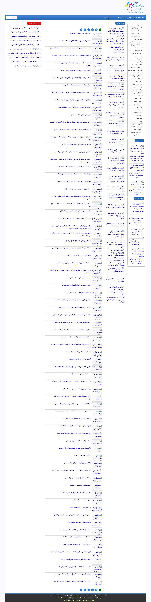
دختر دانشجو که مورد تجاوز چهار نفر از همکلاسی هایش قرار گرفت (115, 299)
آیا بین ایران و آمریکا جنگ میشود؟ (80, 359)
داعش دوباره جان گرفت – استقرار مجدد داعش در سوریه (73, 411)
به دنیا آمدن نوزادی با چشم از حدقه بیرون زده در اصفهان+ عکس (115, 244)
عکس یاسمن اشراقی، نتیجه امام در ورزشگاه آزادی (75, 211)
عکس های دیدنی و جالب (135, 31)
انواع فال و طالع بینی (137, 93)
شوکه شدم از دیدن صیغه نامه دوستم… (79, 277)
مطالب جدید (86, 595)
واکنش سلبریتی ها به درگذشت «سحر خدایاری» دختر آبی (73, 300)
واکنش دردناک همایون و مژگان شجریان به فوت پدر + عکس (72, 100)
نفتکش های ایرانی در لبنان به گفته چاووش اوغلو (75, 337)
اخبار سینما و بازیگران (136, 84)
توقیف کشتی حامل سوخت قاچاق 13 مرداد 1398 (75, 426)
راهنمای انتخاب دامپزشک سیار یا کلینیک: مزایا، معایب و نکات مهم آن (24, 57)
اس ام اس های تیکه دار (136, 76)
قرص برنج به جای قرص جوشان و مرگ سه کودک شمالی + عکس (70, 122)
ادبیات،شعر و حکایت (137, 90)
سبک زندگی (139, 118)
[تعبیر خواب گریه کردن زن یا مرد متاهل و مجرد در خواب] (137, 184)
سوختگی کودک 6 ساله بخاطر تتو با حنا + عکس (76, 537)
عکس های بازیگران (137, 28)
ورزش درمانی (139, 110)
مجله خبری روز (138, 39)
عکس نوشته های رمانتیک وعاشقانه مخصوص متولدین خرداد (25, 36)
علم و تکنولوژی (138, 56)
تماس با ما (51, 595)
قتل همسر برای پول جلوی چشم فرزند (79, 522)
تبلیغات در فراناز (96, 595)
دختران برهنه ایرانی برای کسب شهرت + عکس (76, 144)
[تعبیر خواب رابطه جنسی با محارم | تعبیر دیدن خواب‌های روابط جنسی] (137, 149)
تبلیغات (119, 17)
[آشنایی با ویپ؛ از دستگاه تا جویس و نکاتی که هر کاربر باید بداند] (137, 233)
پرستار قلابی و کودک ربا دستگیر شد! (79, 374)
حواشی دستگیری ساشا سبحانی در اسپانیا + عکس (75, 40)
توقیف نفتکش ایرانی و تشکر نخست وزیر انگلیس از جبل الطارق (70, 552)
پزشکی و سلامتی (138, 101)
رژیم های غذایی (138, 115)
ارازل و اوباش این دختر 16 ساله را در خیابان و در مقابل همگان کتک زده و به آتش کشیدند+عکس (71, 227)
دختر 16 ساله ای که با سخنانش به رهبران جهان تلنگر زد (73, 263)
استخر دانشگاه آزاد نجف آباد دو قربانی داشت (77, 544)
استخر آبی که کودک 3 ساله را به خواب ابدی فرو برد (75, 307)
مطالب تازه (127, 17)
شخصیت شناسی (138, 98)
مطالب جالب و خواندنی (136, 42)
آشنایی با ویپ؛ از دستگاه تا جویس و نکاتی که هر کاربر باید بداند (136, 242)
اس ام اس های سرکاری (136, 79)
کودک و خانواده (138, 130)
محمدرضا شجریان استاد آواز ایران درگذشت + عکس (74, 107)
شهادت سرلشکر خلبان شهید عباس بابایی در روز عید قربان (73, 403)
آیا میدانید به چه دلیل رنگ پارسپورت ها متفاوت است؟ (73, 166)
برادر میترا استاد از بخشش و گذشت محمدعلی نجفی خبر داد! (71, 381)
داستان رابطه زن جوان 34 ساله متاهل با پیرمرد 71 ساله (115, 206)
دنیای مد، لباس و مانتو (136, 36)
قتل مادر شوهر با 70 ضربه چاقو (81, 114)
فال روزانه (140, 96)
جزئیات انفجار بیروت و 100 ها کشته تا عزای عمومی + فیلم (72, 129)
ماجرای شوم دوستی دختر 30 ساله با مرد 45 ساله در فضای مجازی (115, 189)
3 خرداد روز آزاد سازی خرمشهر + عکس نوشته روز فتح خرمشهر (23, 53)
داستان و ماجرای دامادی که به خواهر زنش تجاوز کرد (115, 150)
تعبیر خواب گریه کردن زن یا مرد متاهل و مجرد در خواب (136, 192)
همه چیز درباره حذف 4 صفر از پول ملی (78, 440)
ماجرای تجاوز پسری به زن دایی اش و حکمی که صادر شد (73, 322)
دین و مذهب (138, 121)
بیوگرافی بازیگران (138, 87)
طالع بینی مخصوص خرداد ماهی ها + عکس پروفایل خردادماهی (25, 45)
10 (85, 29)
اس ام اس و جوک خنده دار (135, 70)
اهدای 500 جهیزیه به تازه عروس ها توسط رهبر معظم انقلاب (72, 366)
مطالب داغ (137, 17)
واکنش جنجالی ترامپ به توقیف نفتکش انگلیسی (75, 529)
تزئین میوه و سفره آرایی (136, 127)
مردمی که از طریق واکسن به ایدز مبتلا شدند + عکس (74, 218)
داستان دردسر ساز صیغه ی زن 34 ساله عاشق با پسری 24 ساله (114, 96)
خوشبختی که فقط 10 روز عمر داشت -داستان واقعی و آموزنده (71, 55)
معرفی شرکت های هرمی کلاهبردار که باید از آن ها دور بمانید (72, 581)
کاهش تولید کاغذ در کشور (82, 455)
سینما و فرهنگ (138, 82)
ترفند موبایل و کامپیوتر (136, 53)
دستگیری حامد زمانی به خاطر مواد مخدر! (78, 478)
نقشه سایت (59, 595)
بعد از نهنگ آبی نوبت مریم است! (80, 507)
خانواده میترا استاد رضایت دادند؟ (80, 485)
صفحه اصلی (106, 595)
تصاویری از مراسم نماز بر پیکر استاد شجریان (77, 85)
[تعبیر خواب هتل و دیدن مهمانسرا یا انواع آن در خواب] (137, 167)
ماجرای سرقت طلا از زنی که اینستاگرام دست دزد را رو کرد (115, 132)
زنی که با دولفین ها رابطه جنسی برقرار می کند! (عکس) (24, 28)
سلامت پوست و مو (137, 104)
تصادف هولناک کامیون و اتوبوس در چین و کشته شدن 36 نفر (71, 248)
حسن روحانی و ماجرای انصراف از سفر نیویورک (76, 285)
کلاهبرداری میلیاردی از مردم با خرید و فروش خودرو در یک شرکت (115, 170)
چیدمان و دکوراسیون (136, 132)
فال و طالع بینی (69, 595)
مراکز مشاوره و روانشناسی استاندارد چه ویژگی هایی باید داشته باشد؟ (25, 62)
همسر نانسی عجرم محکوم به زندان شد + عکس (76, 70)
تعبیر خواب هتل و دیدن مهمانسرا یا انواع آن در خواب (136, 175)
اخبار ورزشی (139, 59)
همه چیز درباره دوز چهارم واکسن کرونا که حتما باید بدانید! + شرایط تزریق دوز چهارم (116, 264)
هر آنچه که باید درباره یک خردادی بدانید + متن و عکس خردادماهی (23, 49)
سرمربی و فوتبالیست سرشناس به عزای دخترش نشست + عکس (71, 329)
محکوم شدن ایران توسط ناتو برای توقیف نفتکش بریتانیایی (72, 515)
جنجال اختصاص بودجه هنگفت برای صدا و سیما (76, 559)
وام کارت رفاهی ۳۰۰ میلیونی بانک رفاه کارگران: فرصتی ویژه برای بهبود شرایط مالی (115, 41)
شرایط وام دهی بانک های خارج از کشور (78, 240)
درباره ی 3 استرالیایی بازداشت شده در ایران (77, 292)
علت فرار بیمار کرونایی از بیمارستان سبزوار (78, 189)
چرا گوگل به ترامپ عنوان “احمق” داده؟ (78, 352)
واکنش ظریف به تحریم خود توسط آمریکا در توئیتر (75, 448)
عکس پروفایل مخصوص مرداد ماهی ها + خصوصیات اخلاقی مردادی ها (136, 221)
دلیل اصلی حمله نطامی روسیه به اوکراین (115, 280)
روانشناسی (139, 107)
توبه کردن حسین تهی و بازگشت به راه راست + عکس (74, 181)
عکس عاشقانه (107, 17)
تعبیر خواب (139, 25)
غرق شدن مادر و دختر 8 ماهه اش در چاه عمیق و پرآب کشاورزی (115, 115)
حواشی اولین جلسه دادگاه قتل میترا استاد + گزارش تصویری (72, 574)
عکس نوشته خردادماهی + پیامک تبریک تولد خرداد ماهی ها (25, 40)
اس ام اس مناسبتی (137, 73)
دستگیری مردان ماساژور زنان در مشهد (79, 255)
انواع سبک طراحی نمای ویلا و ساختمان (27, 66)
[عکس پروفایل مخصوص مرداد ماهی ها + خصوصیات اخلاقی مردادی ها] (137, 209)
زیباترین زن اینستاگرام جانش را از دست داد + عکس (115, 224)
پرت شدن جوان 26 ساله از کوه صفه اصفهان (77, 389)
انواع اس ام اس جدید (136, 65)
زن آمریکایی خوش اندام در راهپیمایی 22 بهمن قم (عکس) (114, 58)
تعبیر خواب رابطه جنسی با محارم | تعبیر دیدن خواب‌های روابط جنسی (136, 158)
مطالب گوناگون (138, 135)
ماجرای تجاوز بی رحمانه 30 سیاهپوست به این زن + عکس (72, 152)
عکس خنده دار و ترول (136, 34)
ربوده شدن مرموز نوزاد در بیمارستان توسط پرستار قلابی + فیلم (71, 470)
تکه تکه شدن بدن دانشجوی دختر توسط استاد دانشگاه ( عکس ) (70, 48)
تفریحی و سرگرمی (137, 51)
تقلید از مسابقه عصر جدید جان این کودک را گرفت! (75, 566)
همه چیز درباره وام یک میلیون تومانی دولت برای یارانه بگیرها (71, 77)
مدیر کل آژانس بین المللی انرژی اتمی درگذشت (76, 492)
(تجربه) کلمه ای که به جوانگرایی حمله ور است (76, 418)
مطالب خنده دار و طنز (136, 45)
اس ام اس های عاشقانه (136, 67)
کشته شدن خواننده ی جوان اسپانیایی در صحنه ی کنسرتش (72, 315)
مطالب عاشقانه (138, 48)
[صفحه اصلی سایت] (143, 17)
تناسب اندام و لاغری (137, 113)
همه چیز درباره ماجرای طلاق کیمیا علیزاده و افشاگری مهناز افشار (71, 92)
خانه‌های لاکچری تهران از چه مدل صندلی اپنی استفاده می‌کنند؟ (136, 261)
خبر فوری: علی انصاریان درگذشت (80, 33)
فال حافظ (77, 595)
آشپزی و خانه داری (137, 124)
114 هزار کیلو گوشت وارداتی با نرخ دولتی (77, 463)
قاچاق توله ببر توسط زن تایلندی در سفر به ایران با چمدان (116, 78)
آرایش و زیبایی (138, 62)
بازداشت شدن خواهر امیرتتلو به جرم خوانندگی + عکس (73, 174)
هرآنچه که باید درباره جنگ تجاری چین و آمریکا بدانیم (74, 433)
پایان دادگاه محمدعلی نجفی (82, 500)
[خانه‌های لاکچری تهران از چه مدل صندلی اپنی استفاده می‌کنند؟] (137, 252)
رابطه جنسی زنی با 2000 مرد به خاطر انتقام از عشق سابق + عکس (25, 32)
